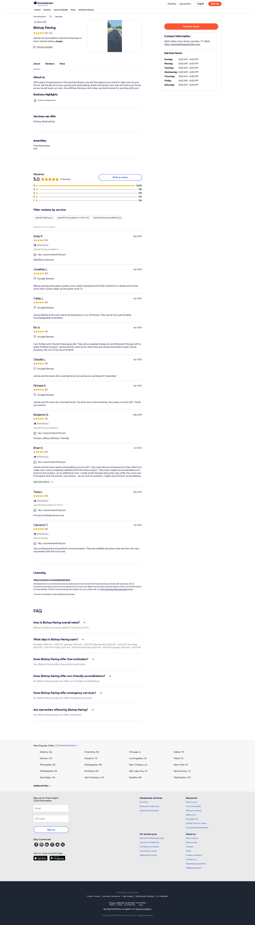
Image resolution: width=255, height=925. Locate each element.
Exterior (47, 10)
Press (188, 851)
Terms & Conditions (144, 909)
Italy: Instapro (128, 896)
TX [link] (50, 16)
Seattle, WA (135, 777)
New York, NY (181, 764)
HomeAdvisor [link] (39, 16)
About (36, 63)
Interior (37, 10)
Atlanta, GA (46, 752)
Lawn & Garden (61, 10)
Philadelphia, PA (48, 771)
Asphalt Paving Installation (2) (107, 217)
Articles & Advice (86, 10)
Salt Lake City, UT (138, 771)
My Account (191, 802)
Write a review (120, 177)
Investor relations (194, 855)
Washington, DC (182, 777)
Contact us (191, 859)
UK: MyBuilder (162, 896)
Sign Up (215, 3)
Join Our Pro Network (150, 842)
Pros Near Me (192, 819)
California (120, 904)
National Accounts (148, 855)
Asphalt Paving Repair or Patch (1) (73, 217)
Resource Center (194, 810)
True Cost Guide (193, 806)
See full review (41, 481)
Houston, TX (90, 758)
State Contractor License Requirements (51, 580)
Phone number (45, 47)
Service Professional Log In (152, 838)
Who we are (191, 842)
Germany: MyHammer (111, 896)
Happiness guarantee (196, 863)
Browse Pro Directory (149, 806)
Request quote (191, 26)
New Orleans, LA (138, 764)
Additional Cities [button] (40, 786)
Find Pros (144, 802)
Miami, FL (179, 758)
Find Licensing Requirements (113, 589)
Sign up (51, 829)
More (73, 10)
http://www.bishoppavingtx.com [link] (182, 44)
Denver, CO (46, 758)
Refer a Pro (191, 815)
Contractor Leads (148, 851)
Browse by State (66, 745)
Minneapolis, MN (93, 764)
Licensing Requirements (197, 827)
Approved (41, 22)
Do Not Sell (129, 904)
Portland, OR (91, 771)
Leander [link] (59, 16)
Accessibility (141, 904)
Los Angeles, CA (138, 758)
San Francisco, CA (94, 777)
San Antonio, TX (182, 771)
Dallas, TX (179, 752)
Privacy (112, 904)
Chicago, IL (135, 752)
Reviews (49, 63)
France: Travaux (93, 896)
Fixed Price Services (149, 810)
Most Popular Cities (43, 745)
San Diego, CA (47, 777)
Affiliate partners (194, 868)
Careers (189, 847)
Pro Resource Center (149, 847)
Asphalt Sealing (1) (43, 217)
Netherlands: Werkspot (145, 896)
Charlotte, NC (91, 752)
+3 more (58, 41)
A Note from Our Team (196, 823)
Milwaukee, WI (47, 764)
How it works (192, 838)
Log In (200, 3)
